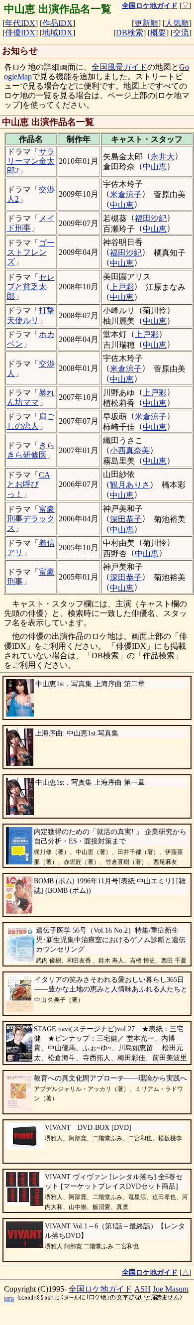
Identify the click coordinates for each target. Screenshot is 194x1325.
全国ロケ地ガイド (100, 1289)
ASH (142, 1289)
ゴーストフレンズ (31, 252)
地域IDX (57, 32)
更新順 (146, 23)
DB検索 (129, 32)
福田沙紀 (151, 218)
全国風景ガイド (119, 67)
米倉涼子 (126, 194)
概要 (158, 32)
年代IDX (20, 23)
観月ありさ (130, 485)
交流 (181, 32)
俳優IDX (20, 32)
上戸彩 (122, 287)
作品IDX (57, 23)
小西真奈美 (130, 450)
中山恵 (155, 166)
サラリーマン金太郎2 (31, 161)
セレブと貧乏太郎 (31, 286)
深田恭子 (126, 519)
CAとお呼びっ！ (28, 484)
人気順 (177, 23)
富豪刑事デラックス (31, 518)
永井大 (163, 156)
